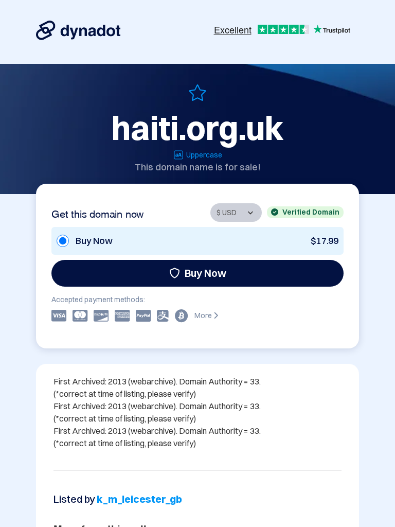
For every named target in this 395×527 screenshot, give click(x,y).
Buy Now (205, 273)
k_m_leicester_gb (139, 499)
